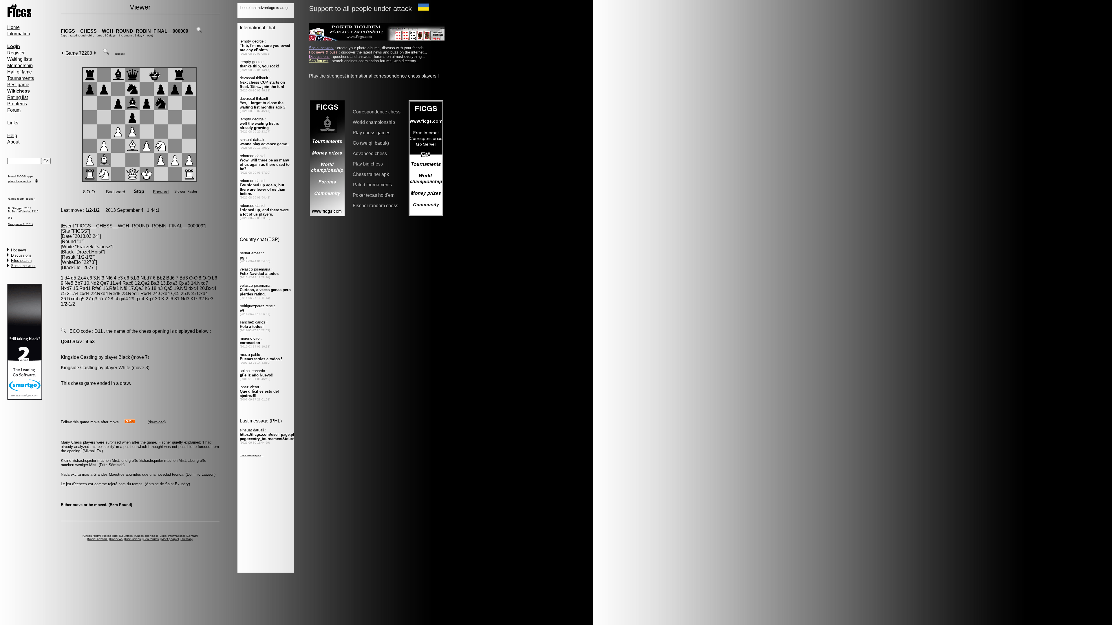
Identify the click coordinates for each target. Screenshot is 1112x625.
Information (18, 33)
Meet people (169, 539)
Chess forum (91, 535)
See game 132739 (20, 224)
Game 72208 (78, 53)
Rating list (17, 97)
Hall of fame (19, 71)
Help (12, 135)
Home (13, 27)
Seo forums (151, 539)
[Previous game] (62, 53)
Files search (21, 260)
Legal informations (172, 535)
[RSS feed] (130, 421)
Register (16, 52)
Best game (18, 84)
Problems (17, 103)
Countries (126, 535)
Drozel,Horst (89, 251)
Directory (186, 539)
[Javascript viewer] (106, 53)
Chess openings (146, 535)
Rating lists (110, 535)
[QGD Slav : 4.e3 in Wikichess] (63, 331)
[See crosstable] (199, 31)
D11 (98, 331)
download (156, 422)
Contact (192, 535)
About (13, 141)
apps (30, 176)
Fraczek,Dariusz (93, 246)
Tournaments (20, 78)
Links (12, 122)
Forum (14, 110)
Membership (20, 65)
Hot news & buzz (323, 52)
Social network (23, 266)
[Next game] (95, 53)
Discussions (21, 255)
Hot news (19, 250)
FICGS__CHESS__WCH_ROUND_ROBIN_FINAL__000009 (124, 31)
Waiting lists (19, 59)
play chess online (19, 181)
